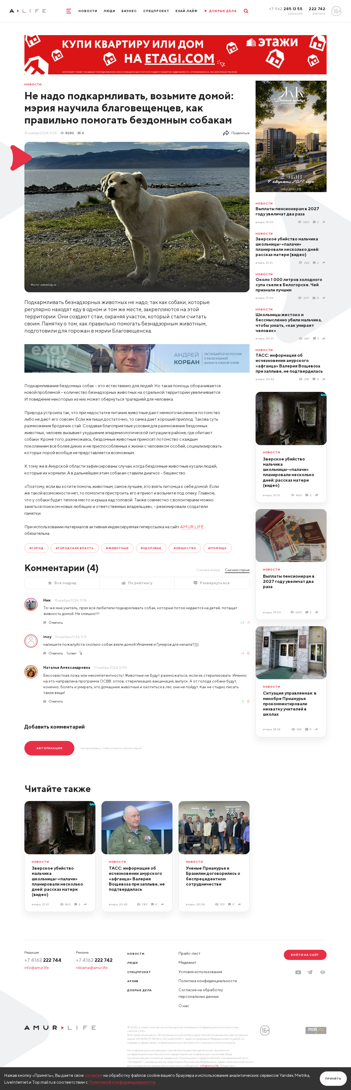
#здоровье (151, 548)
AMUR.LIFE (192, 526)
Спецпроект (156, 11)
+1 (242, 653)
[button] (323, 972)
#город (36, 548)
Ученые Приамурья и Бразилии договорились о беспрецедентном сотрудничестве (213, 876)
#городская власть (75, 548)
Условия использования (200, 972)
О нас (184, 1006)
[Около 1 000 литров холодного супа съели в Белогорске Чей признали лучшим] (324, 298)
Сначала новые (208, 570)
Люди (109, 11)
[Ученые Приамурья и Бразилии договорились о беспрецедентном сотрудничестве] (240, 904)
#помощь (217, 548)
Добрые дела (139, 990)
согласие (93, 1075)
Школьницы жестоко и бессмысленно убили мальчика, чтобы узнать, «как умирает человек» (289, 322)
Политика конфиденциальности (208, 981)
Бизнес (129, 11)
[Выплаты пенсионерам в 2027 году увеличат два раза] (324, 222)
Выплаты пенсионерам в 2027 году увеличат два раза (287, 211)
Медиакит (187, 962)
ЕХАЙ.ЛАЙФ (186, 11)
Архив (132, 981)
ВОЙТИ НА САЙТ (305, 954)
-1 (248, 622)
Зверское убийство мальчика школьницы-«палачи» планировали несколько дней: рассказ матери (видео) (287, 246)
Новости (87, 11)
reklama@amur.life (91, 967)
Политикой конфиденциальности (122, 1082)
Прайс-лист (189, 953)
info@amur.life (36, 967)
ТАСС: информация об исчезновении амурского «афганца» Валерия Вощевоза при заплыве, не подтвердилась (289, 363)
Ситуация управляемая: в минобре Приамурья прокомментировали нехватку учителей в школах (289, 703)
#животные (117, 548)
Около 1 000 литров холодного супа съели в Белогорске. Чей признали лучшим (289, 285)
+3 (242, 622)
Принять (333, 1078)
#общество (185, 548)
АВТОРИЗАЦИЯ (49, 748)
